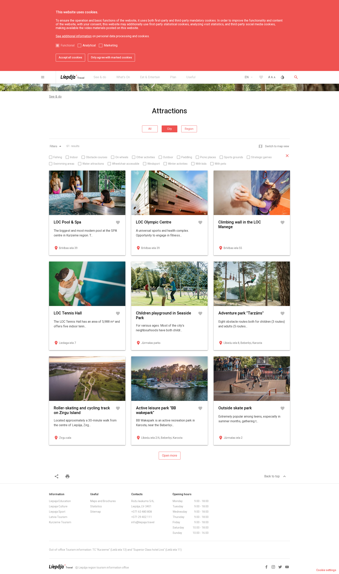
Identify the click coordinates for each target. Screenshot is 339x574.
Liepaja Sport (57, 511)
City (169, 128)
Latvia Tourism (58, 517)
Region (189, 128)
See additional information (74, 36)
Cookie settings (326, 570)
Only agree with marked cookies (111, 57)
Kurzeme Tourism (60, 522)
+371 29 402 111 (141, 517)
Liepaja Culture (58, 506)
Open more (169, 455)
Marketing (111, 45)
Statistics (96, 506)
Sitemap (95, 511)
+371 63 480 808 (141, 511)
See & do (55, 96)
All (149, 128)
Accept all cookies (70, 57)
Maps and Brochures (103, 501)
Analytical (89, 45)
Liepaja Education (60, 501)
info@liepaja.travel (142, 522)
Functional (68, 45)
